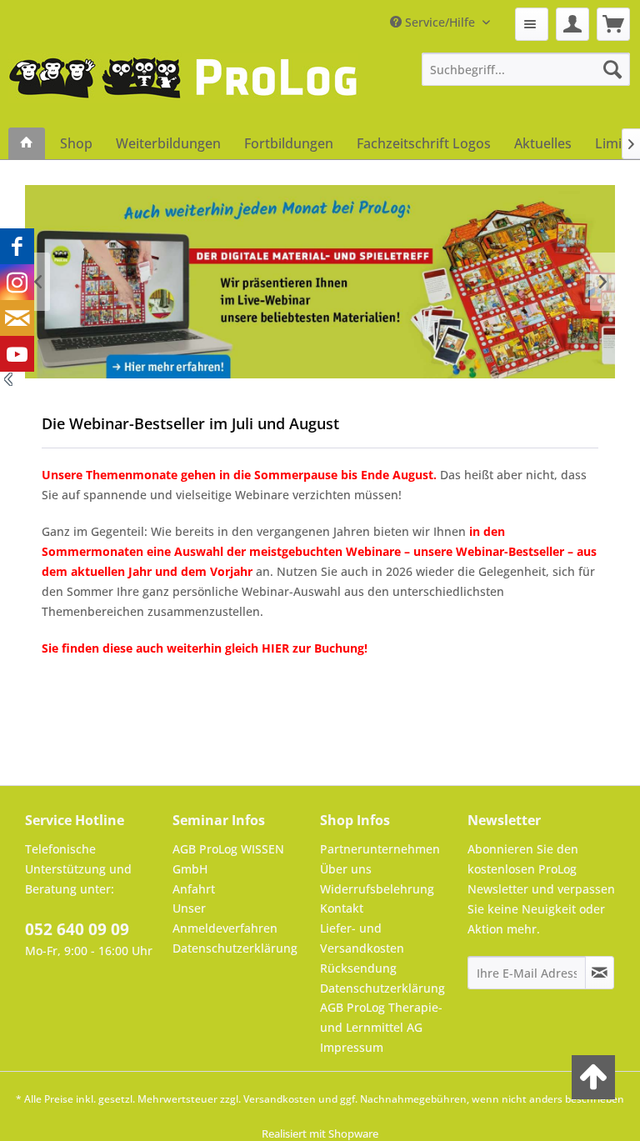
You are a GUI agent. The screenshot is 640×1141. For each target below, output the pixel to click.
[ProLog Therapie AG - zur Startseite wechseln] (183, 90)
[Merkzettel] (531, 24)
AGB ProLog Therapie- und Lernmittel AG (381, 1017)
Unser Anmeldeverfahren (225, 918)
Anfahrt (193, 889)
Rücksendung (358, 968)
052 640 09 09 (77, 929)
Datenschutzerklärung (235, 948)
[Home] (26, 143)
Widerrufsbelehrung (377, 889)
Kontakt (341, 908)
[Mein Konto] (572, 24)
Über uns (346, 869)
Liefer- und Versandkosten (362, 938)
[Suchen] (612, 69)
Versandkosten (279, 1099)
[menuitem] (531, 24)
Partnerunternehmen (380, 849)
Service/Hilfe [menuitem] (440, 22)
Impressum (351, 1047)
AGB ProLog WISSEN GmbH (228, 859)
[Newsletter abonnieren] (599, 972)
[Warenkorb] (613, 24)
